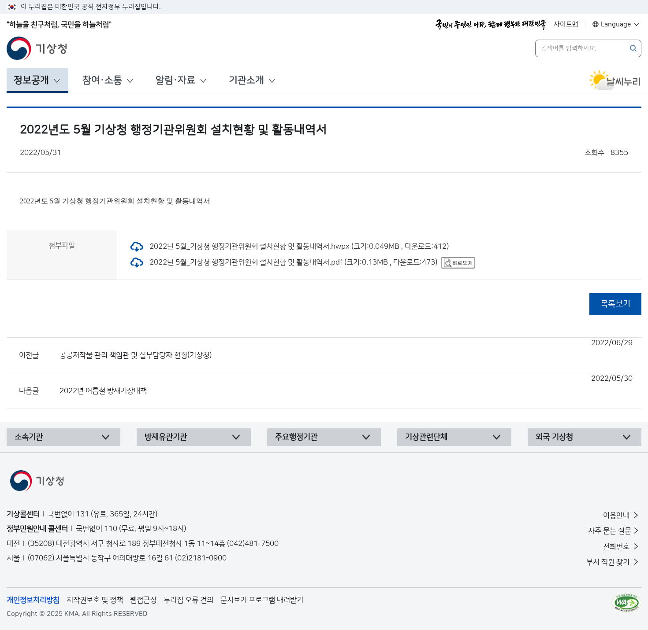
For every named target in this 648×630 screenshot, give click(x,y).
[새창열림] (614, 80)
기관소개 (246, 80)
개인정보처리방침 (33, 600)
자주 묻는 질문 (609, 531)
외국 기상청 (554, 437)
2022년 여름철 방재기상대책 (346, 385)
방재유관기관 (166, 437)
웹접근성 (143, 600)
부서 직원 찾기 (608, 562)
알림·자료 (175, 80)
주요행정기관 (296, 437)
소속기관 (29, 437)
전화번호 (617, 547)
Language (616, 24)
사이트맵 (566, 24)
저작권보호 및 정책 (95, 600)
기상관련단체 (426, 437)
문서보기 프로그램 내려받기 (261, 600)
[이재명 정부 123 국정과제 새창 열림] (491, 24)
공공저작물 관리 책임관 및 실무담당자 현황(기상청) (346, 349)
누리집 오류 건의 (188, 600)
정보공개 (31, 80)
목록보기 (615, 304)
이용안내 (617, 515)
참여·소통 (102, 80)
